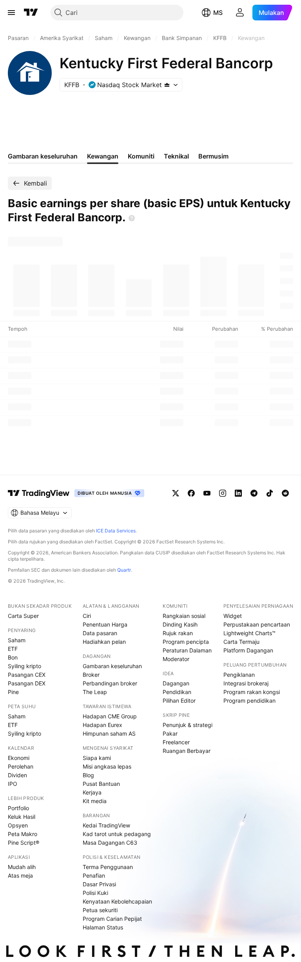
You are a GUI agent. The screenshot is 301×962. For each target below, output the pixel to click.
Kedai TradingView (106, 825)
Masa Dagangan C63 (110, 842)
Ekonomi (18, 757)
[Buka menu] (11, 12)
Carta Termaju (241, 641)
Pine (13, 692)
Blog (88, 775)
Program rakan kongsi (251, 692)
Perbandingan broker (110, 683)
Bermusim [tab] (213, 156)
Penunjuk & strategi (187, 725)
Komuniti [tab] (141, 156)
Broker (91, 674)
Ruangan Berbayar (186, 750)
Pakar (170, 733)
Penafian (94, 875)
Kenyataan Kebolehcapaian (117, 901)
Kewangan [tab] (102, 156)
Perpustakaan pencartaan (256, 624)
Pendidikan (177, 692)
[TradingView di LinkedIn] (238, 493)
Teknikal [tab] (176, 156)
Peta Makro (22, 834)
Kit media (95, 801)
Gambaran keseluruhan (112, 666)
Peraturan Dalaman (187, 650)
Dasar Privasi (99, 884)
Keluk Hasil (21, 816)
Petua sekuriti (100, 910)
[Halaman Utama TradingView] (31, 12)
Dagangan (176, 683)
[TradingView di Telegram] (253, 493)
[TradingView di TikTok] (269, 493)
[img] (166, 84)
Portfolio (18, 808)
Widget (232, 615)
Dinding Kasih (180, 624)
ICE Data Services (116, 531)
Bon (13, 657)
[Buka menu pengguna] (240, 12)
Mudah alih (22, 867)
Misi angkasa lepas (107, 766)
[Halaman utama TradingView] (39, 493)
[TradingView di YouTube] (206, 493)
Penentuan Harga (105, 624)
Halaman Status (103, 927)
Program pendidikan (249, 700)
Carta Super (23, 615)
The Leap (95, 692)
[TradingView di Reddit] (285, 493)
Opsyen (18, 825)
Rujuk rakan (178, 633)
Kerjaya (92, 792)
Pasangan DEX (26, 683)
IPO (12, 783)
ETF (13, 648)
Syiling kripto (24, 666)
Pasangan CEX (26, 674)
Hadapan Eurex (102, 725)
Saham (16, 640)
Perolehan (20, 766)
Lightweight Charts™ (249, 633)
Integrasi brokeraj (245, 683)
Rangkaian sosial (184, 615)
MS (218, 12)
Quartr (124, 570)
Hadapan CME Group (110, 716)
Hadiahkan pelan (104, 641)
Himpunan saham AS (109, 733)
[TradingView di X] (175, 493)
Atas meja (20, 875)
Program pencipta (186, 641)
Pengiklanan (239, 674)
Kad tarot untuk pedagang (117, 834)
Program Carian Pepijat (112, 918)
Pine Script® (23, 842)
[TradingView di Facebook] (191, 493)
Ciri (87, 615)
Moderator (176, 659)
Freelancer (176, 742)
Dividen (17, 775)
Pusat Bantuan (101, 783)
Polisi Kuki (95, 892)
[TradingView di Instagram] (222, 493)
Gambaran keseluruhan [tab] (43, 156)
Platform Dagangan (248, 650)
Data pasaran (100, 633)
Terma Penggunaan (108, 867)
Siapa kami (97, 757)
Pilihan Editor (179, 700)
